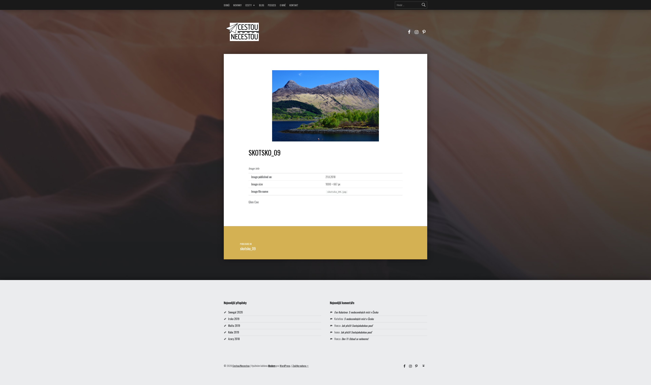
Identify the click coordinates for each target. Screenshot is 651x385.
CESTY (248, 5)
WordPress (285, 366)
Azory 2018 (234, 339)
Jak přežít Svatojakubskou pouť (357, 326)
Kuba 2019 (233, 332)
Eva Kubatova (341, 312)
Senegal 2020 (235, 312)
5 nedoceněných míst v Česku (363, 312)
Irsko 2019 (233, 319)
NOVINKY (237, 5)
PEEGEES (272, 5)
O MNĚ (283, 5)
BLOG (261, 5)
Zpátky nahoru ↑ (300, 366)
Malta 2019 (234, 326)
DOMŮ (227, 5)
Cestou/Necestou (241, 366)
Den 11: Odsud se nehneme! (355, 339)
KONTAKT (293, 5)
